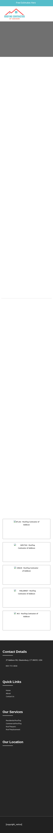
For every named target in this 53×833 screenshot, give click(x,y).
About (8, 693)
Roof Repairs (11, 727)
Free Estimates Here (26, 3)
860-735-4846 (11, 666)
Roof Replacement (13, 729)
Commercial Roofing (13, 723)
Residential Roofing (13, 720)
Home (8, 690)
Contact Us (10, 696)
